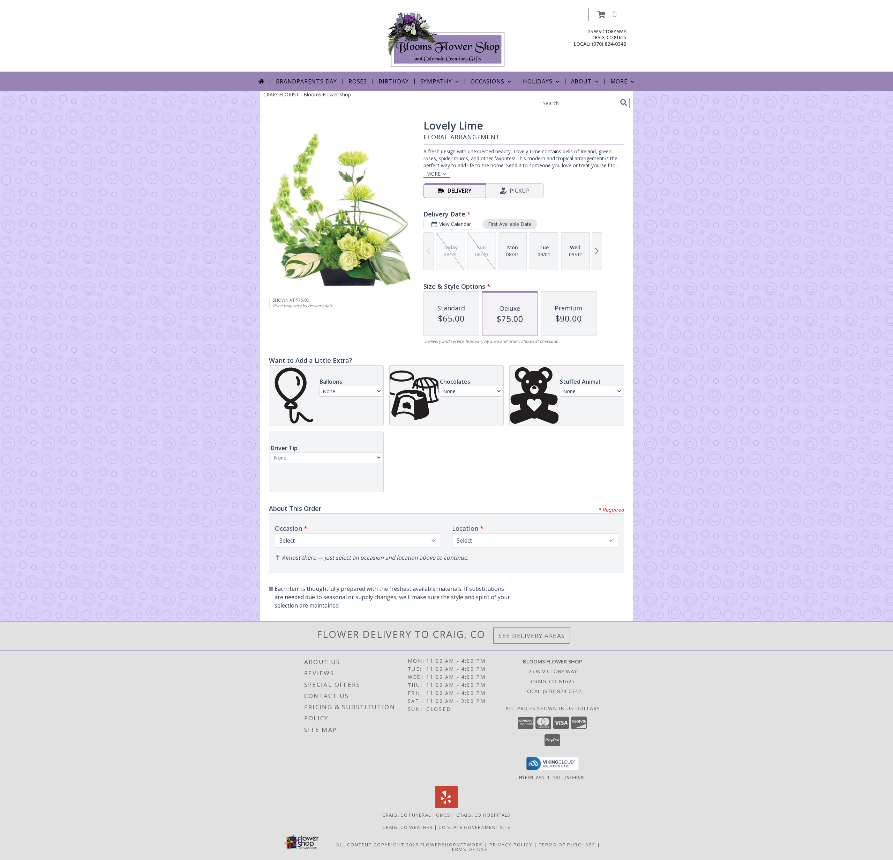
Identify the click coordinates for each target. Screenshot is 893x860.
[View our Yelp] (446, 806)
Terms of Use (468, 849)
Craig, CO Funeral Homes (416, 815)
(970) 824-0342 (609, 44)
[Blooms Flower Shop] (446, 39)
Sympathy (436, 81)
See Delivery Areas (531, 636)
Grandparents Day (306, 81)
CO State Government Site (474, 827)
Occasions (487, 81)
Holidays (537, 81)
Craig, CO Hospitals (483, 815)
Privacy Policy (510, 844)
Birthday (393, 81)
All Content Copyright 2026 (377, 844)
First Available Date (510, 224)
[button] (607, 14)
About (581, 81)
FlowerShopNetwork (451, 844)
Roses (357, 81)
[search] (623, 102)
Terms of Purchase (567, 844)
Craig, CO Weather (407, 827)
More (619, 81)
